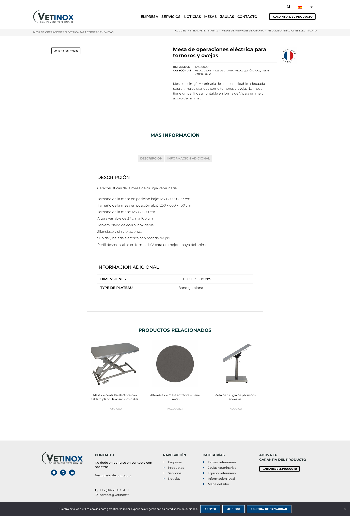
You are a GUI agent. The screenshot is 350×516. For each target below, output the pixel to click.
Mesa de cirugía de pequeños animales (235, 397)
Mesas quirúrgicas (247, 70)
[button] (288, 6)
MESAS (210, 17)
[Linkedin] (63, 473)
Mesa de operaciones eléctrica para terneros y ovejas (308, 30)
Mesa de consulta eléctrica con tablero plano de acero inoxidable (114, 397)
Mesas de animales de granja (214, 70)
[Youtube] (72, 473)
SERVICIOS (170, 17)
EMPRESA (149, 17)
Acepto (210, 509)
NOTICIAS (192, 17)
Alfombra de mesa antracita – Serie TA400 (175, 397)
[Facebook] (54, 473)
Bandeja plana (190, 288)
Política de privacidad (269, 509)
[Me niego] (345, 509)
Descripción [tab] (151, 158)
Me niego (233, 509)
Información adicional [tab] (188, 158)
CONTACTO (247, 17)
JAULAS (227, 17)
